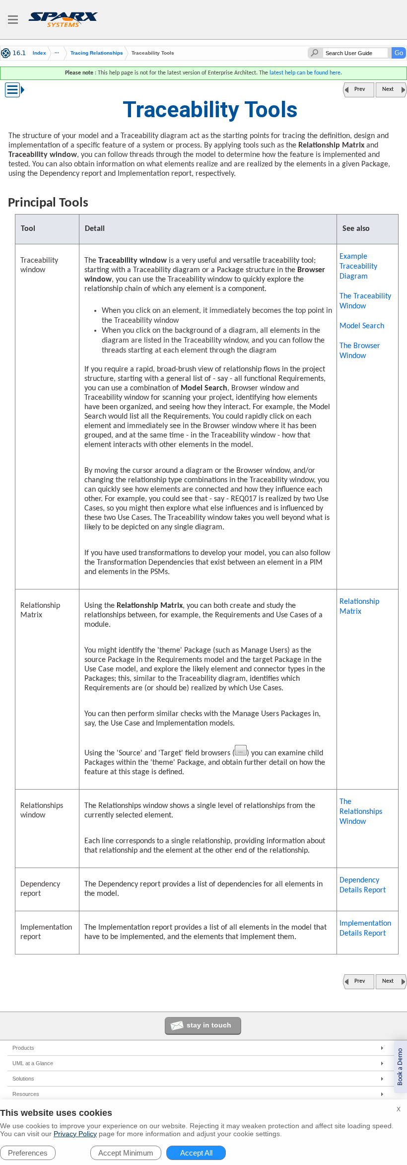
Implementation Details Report (365, 929)
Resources (25, 1094)
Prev (359, 89)
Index (39, 53)
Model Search (361, 326)
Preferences (28, 1153)
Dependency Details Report (362, 885)
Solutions (23, 1079)
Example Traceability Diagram (358, 267)
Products (23, 1048)
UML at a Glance (32, 1063)
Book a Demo (400, 1067)
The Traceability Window (365, 301)
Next (388, 89)
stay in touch (209, 1025)
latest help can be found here (305, 73)
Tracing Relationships (96, 53)
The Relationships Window (360, 812)
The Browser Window (359, 351)
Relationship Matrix (359, 607)
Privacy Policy (75, 1134)
